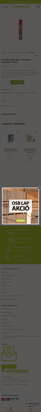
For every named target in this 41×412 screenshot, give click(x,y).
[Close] (39, 187)
